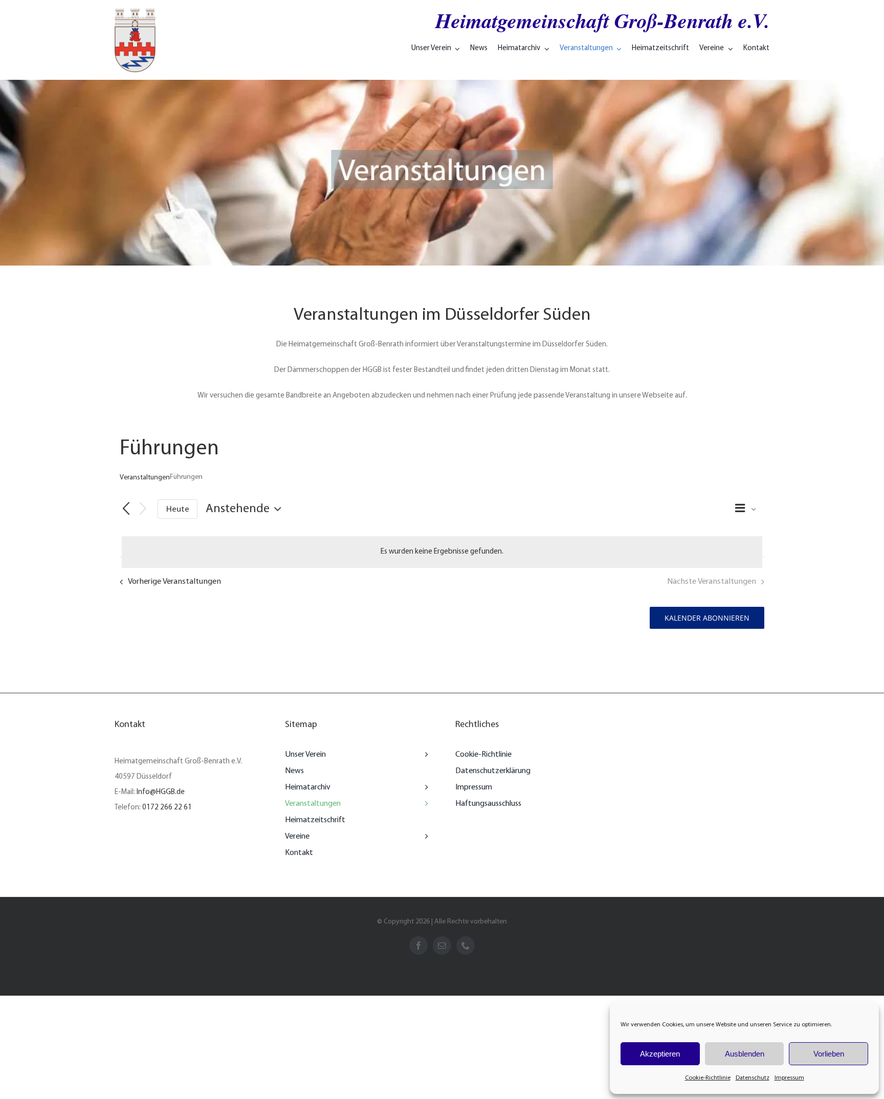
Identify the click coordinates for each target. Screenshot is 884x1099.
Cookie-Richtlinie (708, 1078)
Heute (177, 509)
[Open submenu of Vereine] (424, 836)
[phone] (465, 945)
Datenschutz (752, 1078)
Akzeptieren (660, 1053)
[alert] (442, 552)
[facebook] (418, 945)
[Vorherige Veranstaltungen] (126, 509)
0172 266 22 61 (167, 807)
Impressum (789, 1078)
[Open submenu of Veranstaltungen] (424, 804)
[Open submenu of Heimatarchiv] (424, 787)
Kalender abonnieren (707, 617)
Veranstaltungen (145, 477)
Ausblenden (744, 1053)
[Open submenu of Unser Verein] (424, 754)
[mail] (442, 945)
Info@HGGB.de (161, 792)
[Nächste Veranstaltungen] (143, 509)
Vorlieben (828, 1053)
